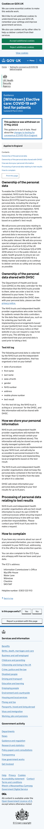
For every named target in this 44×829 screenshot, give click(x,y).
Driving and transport (12, 678)
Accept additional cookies (22, 40)
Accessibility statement (13, 778)
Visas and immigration (12, 711)
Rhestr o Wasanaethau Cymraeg (17, 785)
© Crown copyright (22, 823)
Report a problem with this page (22, 621)
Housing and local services (14, 697)
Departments (8, 731)
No (39, 611)
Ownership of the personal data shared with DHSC (22, 159)
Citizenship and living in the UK (16, 664)
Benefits (6, 646)
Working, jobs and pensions (15, 716)
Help (4, 775)
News (4, 736)
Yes (28, 611)
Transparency (8, 754)
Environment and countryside (16, 692)
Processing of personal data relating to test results (22, 167)
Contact (30, 778)
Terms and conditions (12, 782)
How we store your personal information (18, 163)
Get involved (8, 764)
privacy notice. (9, 303)
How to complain (8, 170)
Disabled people (9, 674)
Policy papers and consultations (17, 750)
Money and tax (9, 702)
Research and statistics (13, 745)
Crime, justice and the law (14, 669)
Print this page (12, 176)
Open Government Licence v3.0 (17, 801)
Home (4, 67)
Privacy (12, 775)
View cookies (22, 53)
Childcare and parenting (13, 660)
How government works (13, 759)
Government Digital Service (15, 789)
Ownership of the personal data (14, 156)
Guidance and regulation (13, 740)
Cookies (22, 775)
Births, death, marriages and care (18, 650)
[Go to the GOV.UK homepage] (11, 60)
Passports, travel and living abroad (18, 706)
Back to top (8, 598)
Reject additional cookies (22, 47)
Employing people (10, 688)
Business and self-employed (15, 655)
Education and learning (13, 683)
